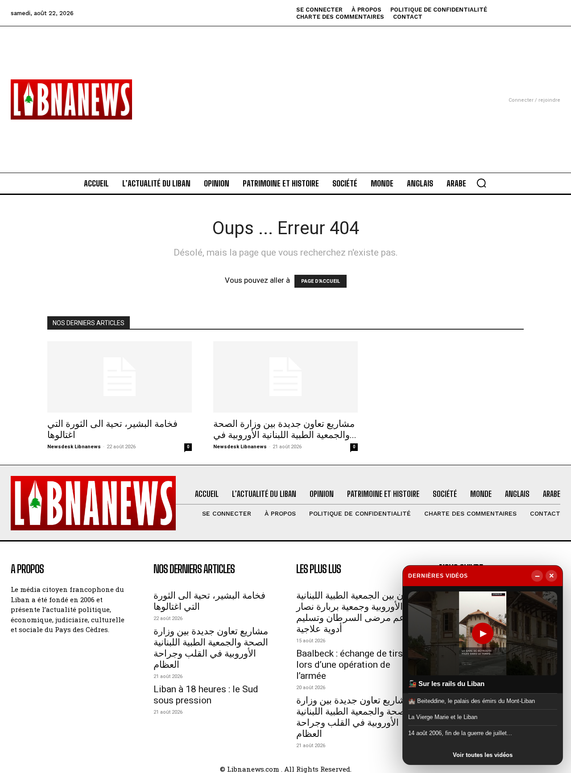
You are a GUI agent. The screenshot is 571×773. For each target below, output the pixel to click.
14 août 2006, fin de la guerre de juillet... (460, 733)
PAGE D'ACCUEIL (320, 281)
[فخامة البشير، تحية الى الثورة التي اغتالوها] (119, 377)
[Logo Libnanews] (71, 99)
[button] (481, 183)
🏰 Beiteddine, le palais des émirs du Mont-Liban (471, 700)
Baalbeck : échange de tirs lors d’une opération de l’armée (349, 664)
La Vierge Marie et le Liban (442, 717)
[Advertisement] (285, 88)
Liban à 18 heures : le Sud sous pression (205, 695)
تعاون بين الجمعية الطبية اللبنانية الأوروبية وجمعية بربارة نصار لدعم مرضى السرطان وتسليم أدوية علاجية (357, 612)
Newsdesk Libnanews (74, 447)
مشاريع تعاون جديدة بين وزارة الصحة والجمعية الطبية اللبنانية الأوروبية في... (284, 429)
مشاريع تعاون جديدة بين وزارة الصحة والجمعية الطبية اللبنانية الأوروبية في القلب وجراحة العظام (210, 648)
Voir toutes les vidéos (483, 755)
